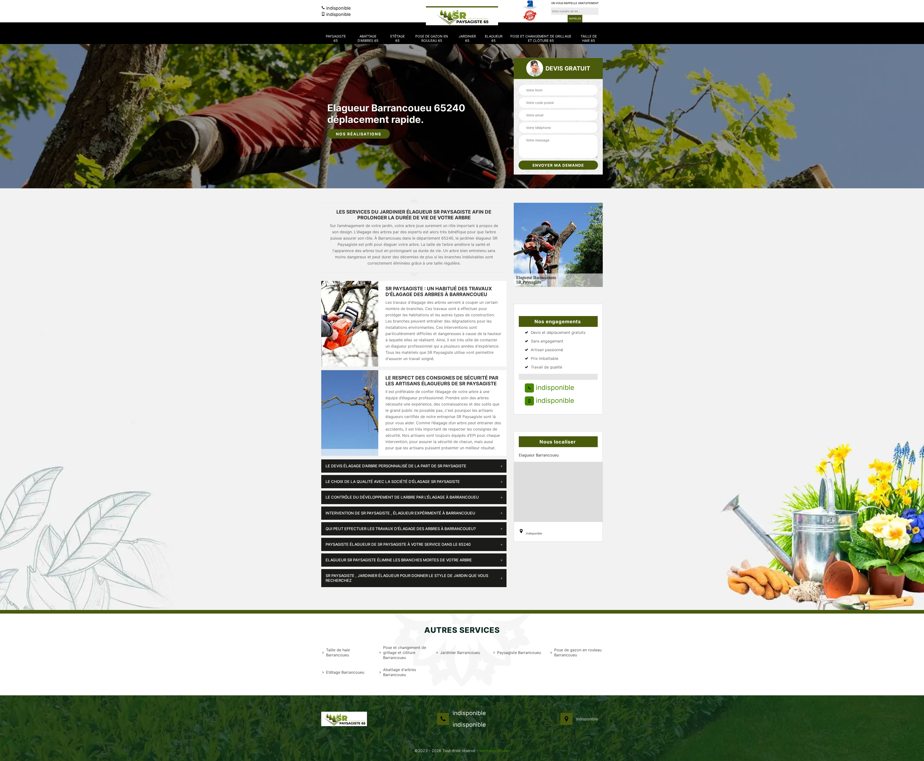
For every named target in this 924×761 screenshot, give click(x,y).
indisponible (338, 8)
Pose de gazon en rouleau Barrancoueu (578, 652)
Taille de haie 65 (589, 38)
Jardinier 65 (467, 38)
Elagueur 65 (493, 38)
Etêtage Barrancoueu (345, 672)
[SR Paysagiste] (462, 15)
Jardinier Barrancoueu (460, 652)
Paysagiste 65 (336, 38)
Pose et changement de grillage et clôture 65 (540, 38)
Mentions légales (494, 750)
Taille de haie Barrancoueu (338, 652)
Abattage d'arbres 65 (368, 38)
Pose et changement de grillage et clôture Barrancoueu (404, 652)
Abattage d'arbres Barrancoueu (399, 672)
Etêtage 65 (397, 38)
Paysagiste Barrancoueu (519, 652)
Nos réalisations (358, 134)
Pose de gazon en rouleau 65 (431, 38)
